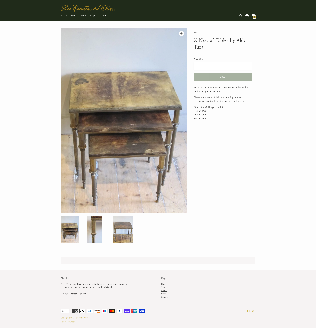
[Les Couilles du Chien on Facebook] (248, 310)
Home (64, 15)
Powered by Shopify (68, 322)
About (83, 15)
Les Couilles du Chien (82, 318)
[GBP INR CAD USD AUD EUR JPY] (63, 311)
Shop (73, 15)
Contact (103, 15)
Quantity (198, 59)
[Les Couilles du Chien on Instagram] (253, 310)
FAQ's (92, 15)
